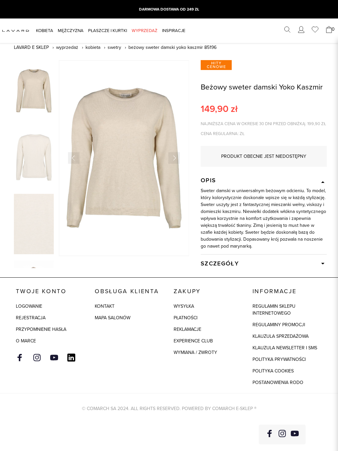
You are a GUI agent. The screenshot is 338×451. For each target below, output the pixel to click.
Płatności (185, 317)
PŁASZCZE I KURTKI (107, 30)
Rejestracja (31, 317)
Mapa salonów (112, 317)
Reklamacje (187, 329)
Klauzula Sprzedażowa (281, 336)
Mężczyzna (71, 30)
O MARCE (26, 340)
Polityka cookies (273, 370)
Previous (74, 158)
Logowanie (29, 306)
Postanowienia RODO (278, 382)
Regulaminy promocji (279, 324)
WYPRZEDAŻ (144, 30)
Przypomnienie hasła (41, 329)
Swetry (114, 47)
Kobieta (44, 30)
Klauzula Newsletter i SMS (285, 347)
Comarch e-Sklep (232, 408)
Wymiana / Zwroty (195, 352)
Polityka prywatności (279, 359)
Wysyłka (184, 306)
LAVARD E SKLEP (31, 47)
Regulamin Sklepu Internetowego (274, 310)
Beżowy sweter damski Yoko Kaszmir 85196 (172, 47)
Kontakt (105, 306)
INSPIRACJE (174, 30)
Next (174, 158)
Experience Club (193, 340)
